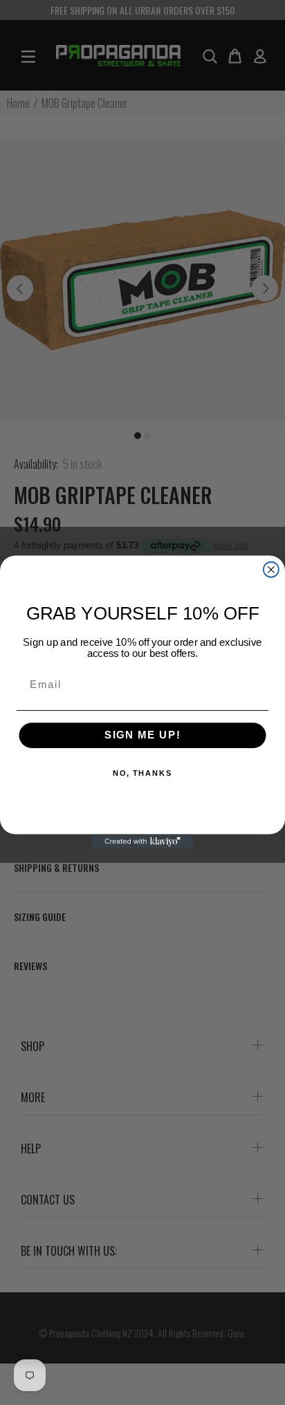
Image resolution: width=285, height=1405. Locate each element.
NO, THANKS (143, 774)
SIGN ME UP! (142, 735)
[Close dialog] (271, 569)
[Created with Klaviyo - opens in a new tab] (142, 841)
